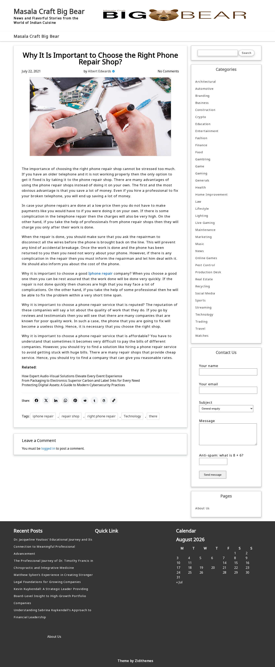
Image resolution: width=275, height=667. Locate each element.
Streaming (203, 307)
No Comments (168, 71)
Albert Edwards (99, 71)
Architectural (205, 81)
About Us (202, 508)
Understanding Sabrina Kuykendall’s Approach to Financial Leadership (52, 613)
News (199, 251)
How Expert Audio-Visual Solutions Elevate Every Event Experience (72, 376)
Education (203, 124)
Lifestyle (202, 208)
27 (213, 572)
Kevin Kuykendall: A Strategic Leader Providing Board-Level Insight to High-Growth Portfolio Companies (51, 596)
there (153, 416)
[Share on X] (46, 400)
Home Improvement (211, 194)
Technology (132, 416)
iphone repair (43, 416)
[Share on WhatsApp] (65, 400)
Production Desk (209, 272)
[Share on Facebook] (36, 400)
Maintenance (205, 230)
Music (199, 244)
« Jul (179, 582)
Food (199, 152)
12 (201, 563)
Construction (205, 110)
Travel (200, 328)
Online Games (206, 258)
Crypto (200, 117)
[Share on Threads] (104, 400)
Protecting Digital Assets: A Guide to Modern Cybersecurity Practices (73, 385)
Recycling (202, 286)
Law (198, 201)
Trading (201, 321)
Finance (201, 145)
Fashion (201, 138)
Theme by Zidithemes (135, 661)
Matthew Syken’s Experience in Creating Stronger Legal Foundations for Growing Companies (53, 578)
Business (202, 103)
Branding (202, 96)
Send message (212, 474)
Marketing (203, 237)
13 (213, 563)
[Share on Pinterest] (75, 400)
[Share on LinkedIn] (56, 400)
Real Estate (204, 279)
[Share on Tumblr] (94, 400)
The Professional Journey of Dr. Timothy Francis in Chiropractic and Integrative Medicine (53, 564)
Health (200, 187)
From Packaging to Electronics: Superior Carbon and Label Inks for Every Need (81, 380)
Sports (200, 300)
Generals (202, 180)
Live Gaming (205, 223)
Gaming (201, 173)
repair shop (70, 416)
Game (199, 166)
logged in (48, 448)
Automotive (204, 89)
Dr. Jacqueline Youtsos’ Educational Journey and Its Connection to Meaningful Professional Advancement (53, 546)
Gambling (202, 159)
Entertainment (206, 131)
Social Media (205, 293)
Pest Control (205, 265)
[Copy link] (114, 400)
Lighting (201, 216)
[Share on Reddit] (85, 400)
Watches (202, 336)
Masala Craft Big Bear (49, 11)
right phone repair (101, 416)
